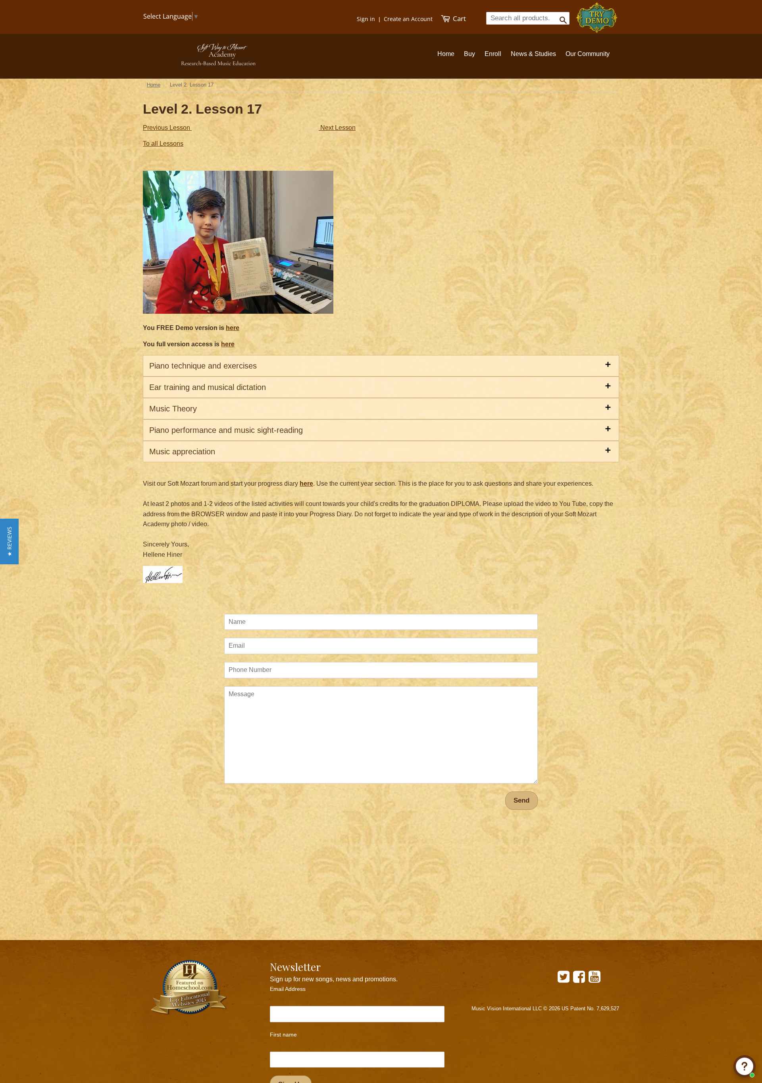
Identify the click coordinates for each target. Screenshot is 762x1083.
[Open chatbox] (744, 1066)
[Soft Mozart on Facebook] (579, 979)
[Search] (561, 18)
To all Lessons (163, 143)
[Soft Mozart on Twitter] (564, 979)
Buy (469, 53)
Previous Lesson (167, 127)
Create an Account (408, 19)
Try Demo (597, 14)
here (232, 327)
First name (283, 1034)
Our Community (588, 53)
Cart (458, 18)
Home (445, 53)
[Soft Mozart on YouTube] (594, 979)
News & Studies (533, 53)
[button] (9, 541)
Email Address (288, 989)
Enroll (493, 53)
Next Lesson (337, 127)
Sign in (366, 19)
